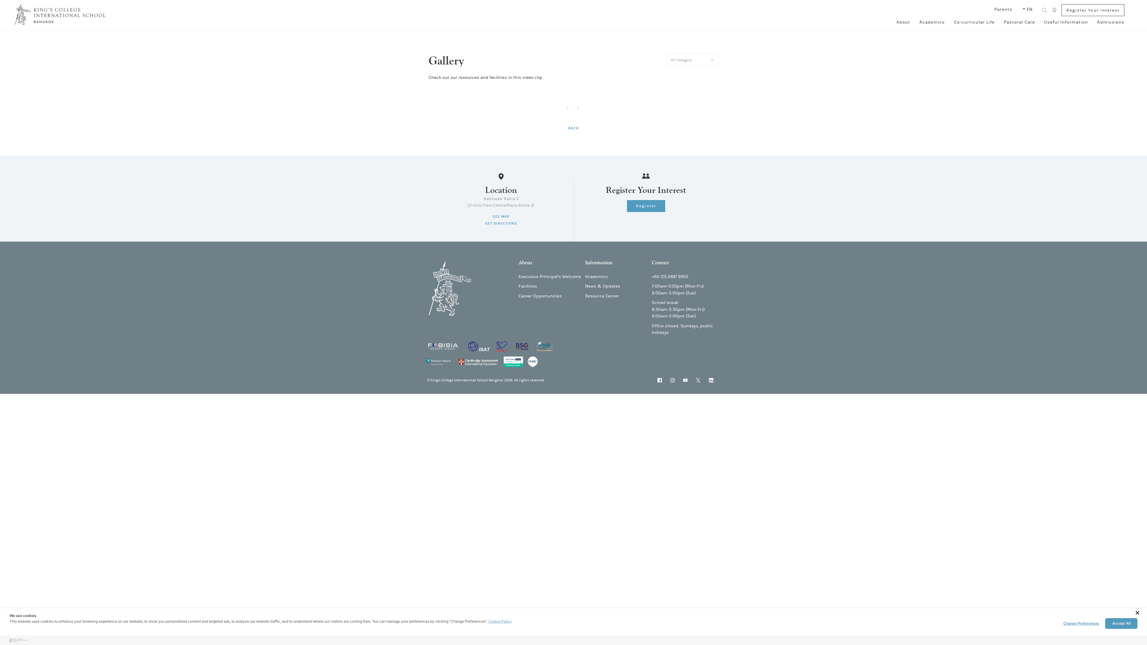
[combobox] (692, 60)
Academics (932, 22)
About (903, 22)
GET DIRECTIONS (501, 223)
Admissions (1110, 22)
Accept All (1121, 623)
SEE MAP (501, 216)
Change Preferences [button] (1081, 623)
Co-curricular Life (974, 22)
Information (598, 262)
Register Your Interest (1093, 10)
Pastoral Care (1019, 22)
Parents (1004, 9)
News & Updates (602, 286)
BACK (573, 128)
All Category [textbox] (681, 60)
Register (646, 206)
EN (1030, 9)
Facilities (528, 286)
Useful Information (1066, 22)
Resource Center (602, 296)
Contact (660, 262)
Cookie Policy (500, 621)
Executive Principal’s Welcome (550, 276)
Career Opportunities (540, 296)
